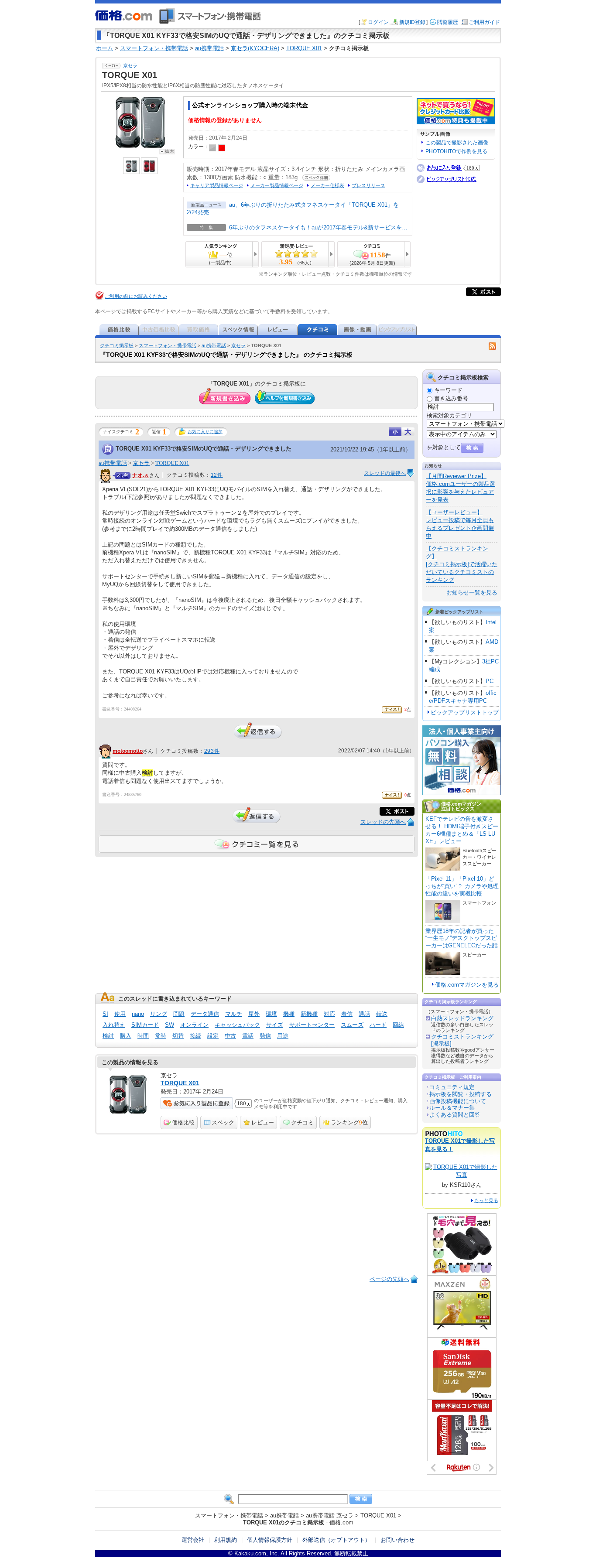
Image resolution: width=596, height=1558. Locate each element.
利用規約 (225, 1540)
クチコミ (302, 1122)
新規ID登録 (412, 22)
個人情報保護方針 (269, 1540)
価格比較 (183, 1122)
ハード (378, 1025)
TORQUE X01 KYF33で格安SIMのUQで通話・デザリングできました (203, 448)
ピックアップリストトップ (465, 712)
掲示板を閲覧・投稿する (460, 1094)
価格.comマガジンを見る (467, 984)
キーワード (448, 390)
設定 (213, 1035)
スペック (223, 1122)
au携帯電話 (214, 345)
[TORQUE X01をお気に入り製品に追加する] (197, 1103)
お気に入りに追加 (205, 431)
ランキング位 (349, 1122)
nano (138, 1014)
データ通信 (205, 1014)
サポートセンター (312, 1025)
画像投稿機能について (457, 1101)
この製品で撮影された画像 (456, 143)
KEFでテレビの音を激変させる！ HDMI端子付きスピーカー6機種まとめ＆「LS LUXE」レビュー (461, 830)
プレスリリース (368, 185)
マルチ (233, 1014)
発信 (265, 1035)
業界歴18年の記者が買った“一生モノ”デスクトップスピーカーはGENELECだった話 (461, 938)
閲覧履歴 (447, 22)
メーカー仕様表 (327, 185)
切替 (178, 1035)
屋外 (254, 1014)
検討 (108, 1035)
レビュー (262, 1122)
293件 (211, 751)
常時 (160, 1035)
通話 (364, 1014)
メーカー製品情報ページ (276, 185)
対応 (329, 1014)
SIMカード (145, 1025)
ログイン (378, 22)
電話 (247, 1035)
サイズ (274, 1025)
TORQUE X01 (172, 463)
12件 (217, 475)
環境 (271, 1014)
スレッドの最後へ (385, 473)
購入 (125, 1035)
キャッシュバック (237, 1025)
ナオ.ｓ (140, 475)
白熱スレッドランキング (462, 1018)
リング (158, 1014)
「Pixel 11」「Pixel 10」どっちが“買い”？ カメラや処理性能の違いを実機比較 (462, 886)
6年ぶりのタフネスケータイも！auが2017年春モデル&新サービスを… (318, 227)
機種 (289, 1014)
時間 (143, 1035)
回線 (398, 1025)
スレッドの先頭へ (383, 822)
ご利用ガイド (484, 22)
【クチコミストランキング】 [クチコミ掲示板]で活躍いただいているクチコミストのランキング (461, 564)
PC (489, 681)
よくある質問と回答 (454, 1114)
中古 (230, 1035)
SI (105, 1014)
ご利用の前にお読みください (136, 296)
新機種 (309, 1014)
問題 (179, 1014)
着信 (347, 1014)
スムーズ (352, 1025)
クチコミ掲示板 (117, 345)
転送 (381, 1014)
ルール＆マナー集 (452, 1107)
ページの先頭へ (389, 1279)
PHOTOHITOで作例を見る (456, 151)
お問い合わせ (397, 1540)
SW (169, 1025)
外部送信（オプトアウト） (336, 1540)
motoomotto (128, 751)
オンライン (194, 1025)
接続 (195, 1035)
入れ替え (114, 1025)
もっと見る (486, 1200)
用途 (282, 1035)
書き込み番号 (451, 398)
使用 (120, 1014)
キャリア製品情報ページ (216, 185)
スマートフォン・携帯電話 (167, 345)
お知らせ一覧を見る (471, 592)
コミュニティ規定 (452, 1087)
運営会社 (193, 1540)
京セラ (130, 65)
